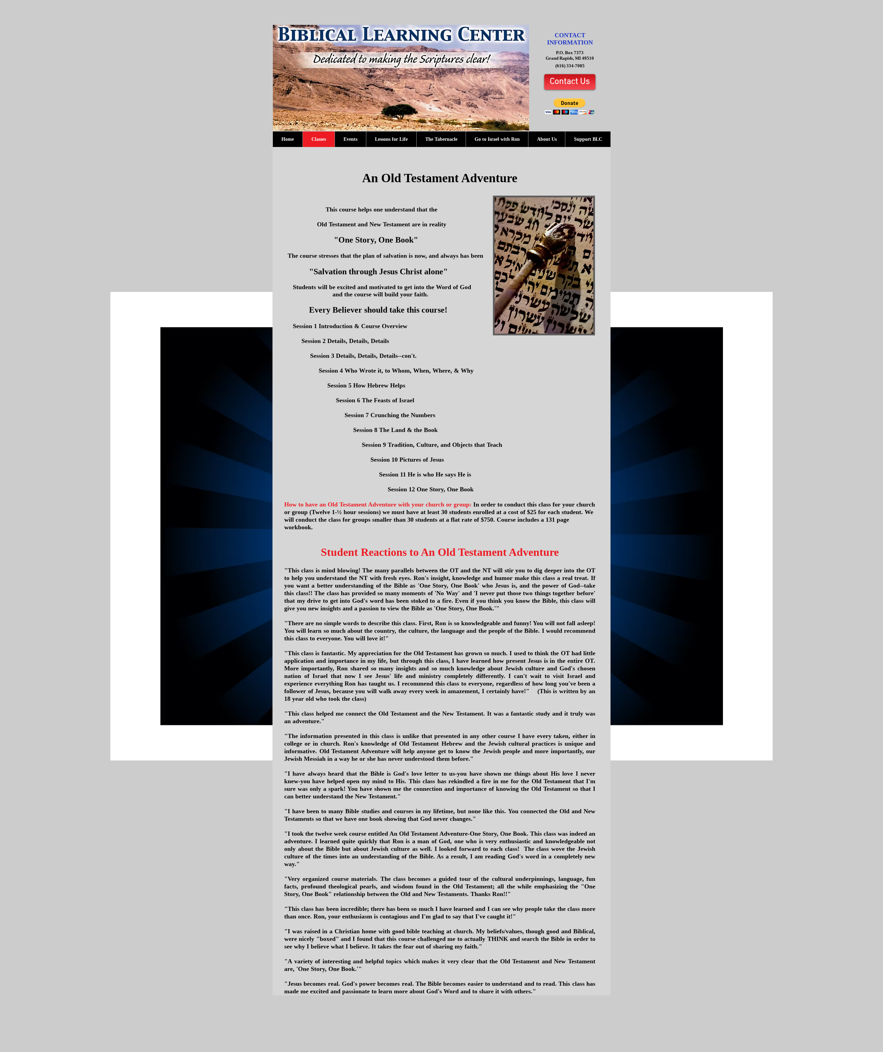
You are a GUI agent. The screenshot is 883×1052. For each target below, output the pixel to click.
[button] (569, 106)
